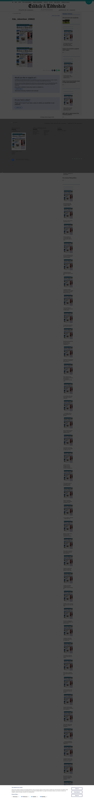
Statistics (34, 796)
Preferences (25, 796)
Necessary (15, 796)
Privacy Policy (15, 794)
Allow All (77, 788)
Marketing (43, 796)
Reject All (77, 795)
